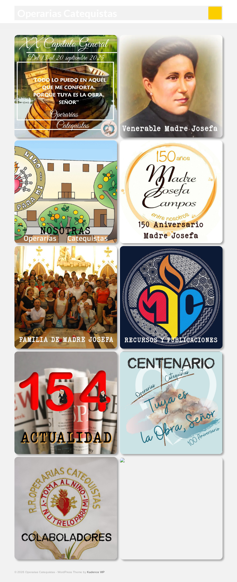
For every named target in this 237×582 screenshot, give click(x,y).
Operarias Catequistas (67, 13)
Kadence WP (96, 572)
